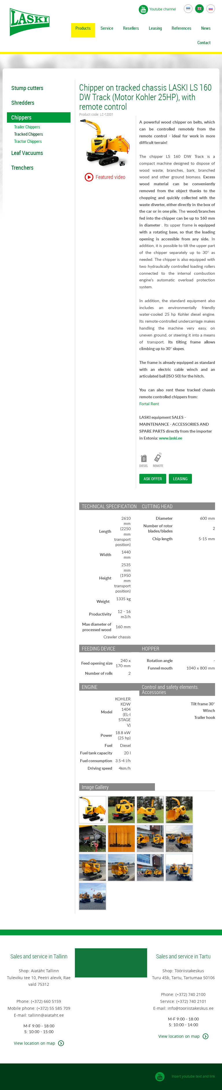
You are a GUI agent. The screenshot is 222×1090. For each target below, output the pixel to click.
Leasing (155, 28)
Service (107, 28)
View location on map (34, 1043)
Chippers (21, 117)
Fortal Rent (149, 403)
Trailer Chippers (27, 127)
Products (83, 28)
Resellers (131, 28)
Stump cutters (27, 88)
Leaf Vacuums (27, 153)
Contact (204, 42)
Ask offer (153, 479)
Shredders (22, 102)
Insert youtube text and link (193, 1076)
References (181, 28)
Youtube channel (163, 9)
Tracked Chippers (28, 134)
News (206, 28)
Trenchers (22, 167)
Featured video (110, 176)
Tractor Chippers (28, 141)
